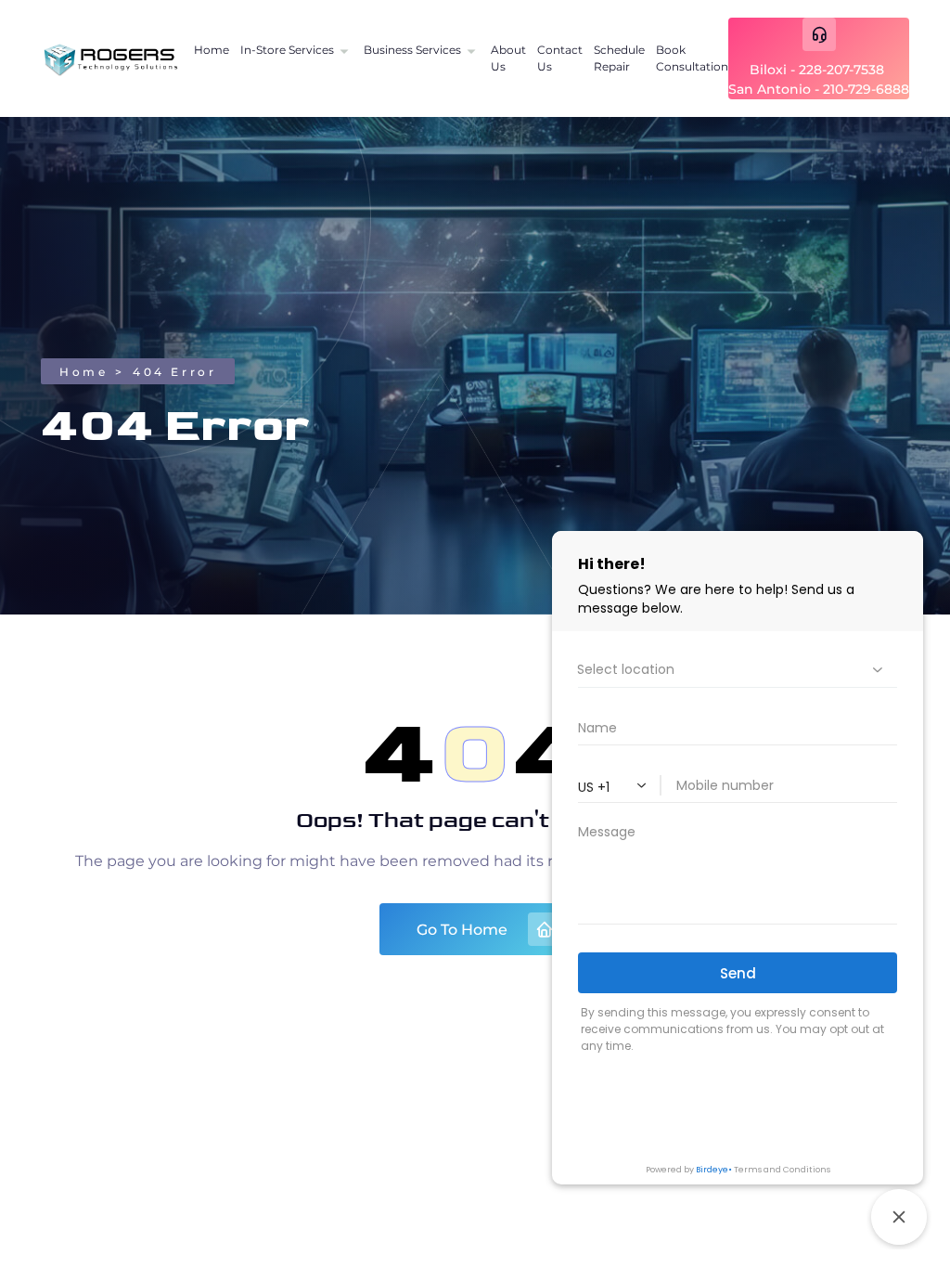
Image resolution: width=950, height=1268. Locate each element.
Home (211, 50)
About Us (508, 58)
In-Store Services (287, 50)
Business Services (412, 50)
